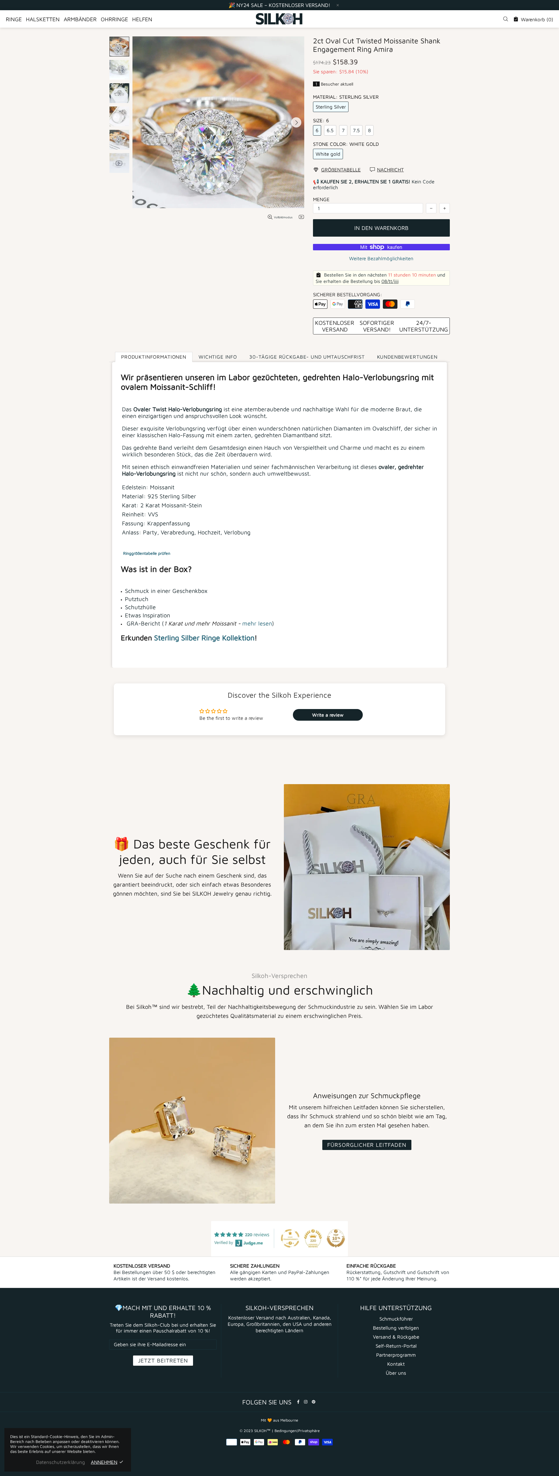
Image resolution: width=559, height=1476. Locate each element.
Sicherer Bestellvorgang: (347, 294)
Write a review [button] (328, 714)
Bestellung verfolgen (396, 1328)
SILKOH (279, 19)
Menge (321, 199)
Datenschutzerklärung (60, 1462)
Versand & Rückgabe (396, 1337)
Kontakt (396, 1364)
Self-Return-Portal (396, 1346)
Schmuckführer (396, 1319)
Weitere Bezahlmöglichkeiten (381, 258)
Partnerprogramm (396, 1355)
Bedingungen (285, 1430)
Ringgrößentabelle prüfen (146, 553)
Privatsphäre (309, 1430)
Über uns (396, 1373)
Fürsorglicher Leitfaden (366, 1145)
